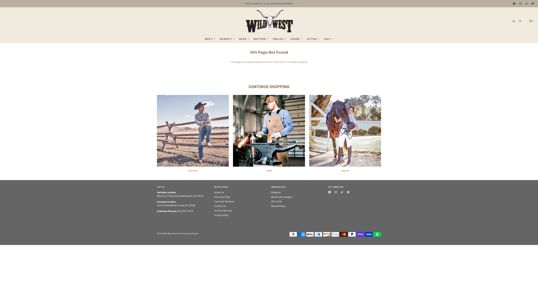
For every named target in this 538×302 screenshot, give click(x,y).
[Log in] (520, 21)
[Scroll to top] (533, 255)
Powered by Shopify (190, 234)
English (345, 170)
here (281, 62)
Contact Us (220, 206)
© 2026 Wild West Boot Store (169, 234)
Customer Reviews (224, 201)
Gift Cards (276, 201)
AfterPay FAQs (222, 197)
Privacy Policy (221, 215)
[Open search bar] (513, 21)
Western (192, 170)
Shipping (276, 192)
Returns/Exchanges (281, 197)
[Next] (296, 4)
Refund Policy (278, 206)
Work (269, 170)
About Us (219, 192)
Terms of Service (223, 210)
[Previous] (242, 4)
